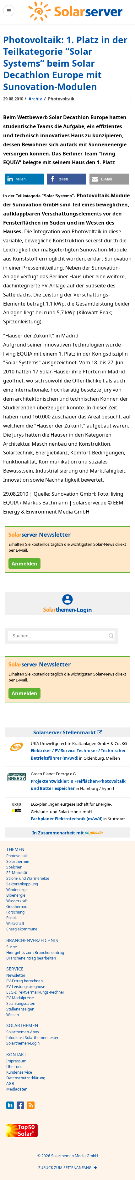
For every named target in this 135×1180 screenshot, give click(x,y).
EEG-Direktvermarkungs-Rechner (35, 992)
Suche (11, 947)
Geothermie (16, 906)
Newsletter (15, 975)
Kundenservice (19, 1072)
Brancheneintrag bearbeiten (31, 958)
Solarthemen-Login (23, 1043)
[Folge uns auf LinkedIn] (10, 1107)
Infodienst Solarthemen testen (32, 1037)
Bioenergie (15, 895)
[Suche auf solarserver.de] (111, 635)
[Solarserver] (75, 11)
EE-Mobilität (16, 872)
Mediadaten (16, 1089)
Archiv (35, 99)
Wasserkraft (17, 901)
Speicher (14, 867)
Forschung (15, 912)
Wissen (12, 1014)
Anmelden (24, 563)
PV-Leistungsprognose (25, 986)
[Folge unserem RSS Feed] (31, 1107)
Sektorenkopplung (22, 884)
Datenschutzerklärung (25, 1078)
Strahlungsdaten (20, 1003)
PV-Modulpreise (20, 997)
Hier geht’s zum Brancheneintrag (35, 952)
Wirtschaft (15, 923)
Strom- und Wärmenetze (27, 878)
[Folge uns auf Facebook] (20, 1107)
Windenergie (17, 889)
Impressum (16, 1061)
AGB (10, 1083)
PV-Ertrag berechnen (24, 981)
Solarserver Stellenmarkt (65, 732)
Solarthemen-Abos (22, 1032)
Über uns (14, 1066)
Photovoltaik (61, 99)
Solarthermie (17, 861)
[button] (24, 179)
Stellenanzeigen (20, 1009)
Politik (11, 917)
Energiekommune (21, 929)
